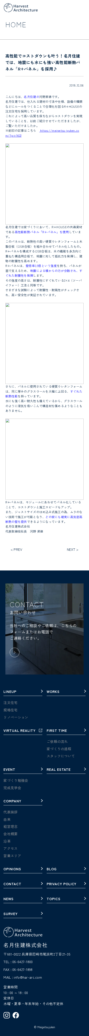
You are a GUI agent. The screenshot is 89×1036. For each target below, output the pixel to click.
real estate (59, 770)
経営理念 (10, 826)
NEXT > (73, 549)
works (53, 692)
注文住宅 (10, 702)
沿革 (7, 841)
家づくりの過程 (59, 748)
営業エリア (12, 855)
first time (57, 731)
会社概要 (10, 833)
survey (10, 914)
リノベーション (15, 717)
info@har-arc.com (28, 977)
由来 (7, 819)
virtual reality (19, 731)
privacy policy (61, 884)
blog (52, 869)
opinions (12, 869)
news (8, 899)
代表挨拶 (10, 811)
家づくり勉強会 (15, 780)
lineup (9, 692)
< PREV (16, 549)
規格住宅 (10, 709)
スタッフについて (61, 755)
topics (53, 899)
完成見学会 (12, 787)
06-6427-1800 (22, 961)
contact (12, 884)
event (9, 770)
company (12, 801)
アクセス (10, 848)
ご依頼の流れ (57, 741)
